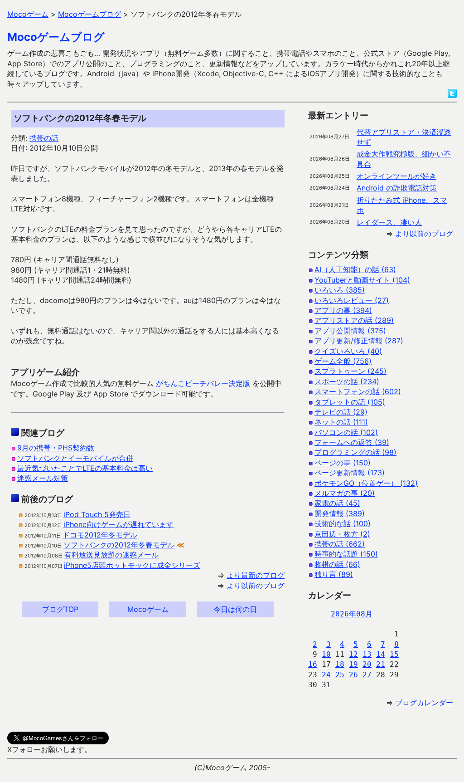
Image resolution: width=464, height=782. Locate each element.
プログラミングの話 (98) (355, 452)
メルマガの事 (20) (344, 493)
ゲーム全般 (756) (343, 361)
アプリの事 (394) (343, 310)
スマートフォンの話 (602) (357, 391)
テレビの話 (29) (340, 411)
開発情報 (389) (339, 513)
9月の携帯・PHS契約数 (55, 447)
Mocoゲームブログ (56, 37)
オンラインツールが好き (396, 176)
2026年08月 (351, 614)
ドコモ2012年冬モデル (100, 534)
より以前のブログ (256, 585)
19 (353, 664)
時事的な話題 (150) (346, 553)
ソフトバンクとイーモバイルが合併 (75, 458)
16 (312, 664)
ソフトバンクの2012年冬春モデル (118, 544)
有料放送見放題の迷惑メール (111, 554)
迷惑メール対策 (42, 478)
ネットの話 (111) (341, 421)
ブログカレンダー (424, 702)
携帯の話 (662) (339, 543)
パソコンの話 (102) (346, 432)
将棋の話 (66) (337, 564)
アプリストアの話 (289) (354, 320)
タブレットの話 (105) (349, 401)
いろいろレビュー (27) (351, 300)
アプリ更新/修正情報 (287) (358, 340)
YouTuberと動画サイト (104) (362, 279)
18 (339, 664)
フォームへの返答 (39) (351, 442)
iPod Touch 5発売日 (96, 514)
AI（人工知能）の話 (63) (355, 269)
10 (326, 654)
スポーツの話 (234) (346, 381)
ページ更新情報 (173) (349, 472)
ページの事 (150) (342, 462)
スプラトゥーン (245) (350, 371)
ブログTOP (60, 609)
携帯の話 (43, 137)
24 (326, 674)
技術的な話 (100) (342, 523)
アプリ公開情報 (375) (350, 330)
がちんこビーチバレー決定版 (203, 383)
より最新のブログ (256, 575)
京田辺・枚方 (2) (342, 533)
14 (380, 654)
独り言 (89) (333, 574)
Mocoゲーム (148, 609)
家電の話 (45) (337, 503)
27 (367, 674)
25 (339, 674)
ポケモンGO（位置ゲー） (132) (366, 483)
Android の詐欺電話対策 (397, 187)
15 (394, 654)
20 (367, 664)
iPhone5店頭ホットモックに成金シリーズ (132, 565)
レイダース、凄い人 (389, 222)
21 (380, 664)
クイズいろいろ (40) (348, 351)
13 (367, 654)
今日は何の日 (235, 609)
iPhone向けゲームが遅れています (118, 524)
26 (353, 674)
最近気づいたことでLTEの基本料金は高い (85, 468)
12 (353, 654)
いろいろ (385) (339, 289)
